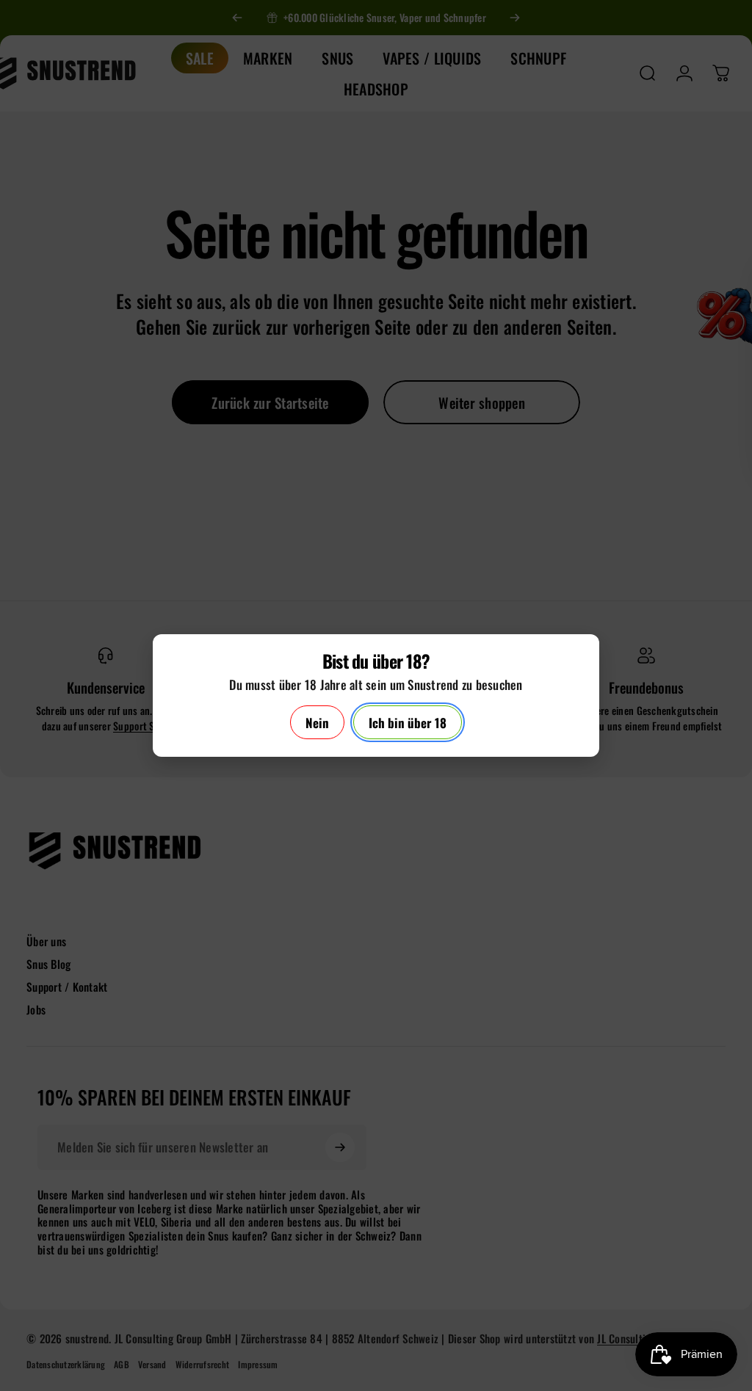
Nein (317, 722)
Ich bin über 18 (407, 722)
